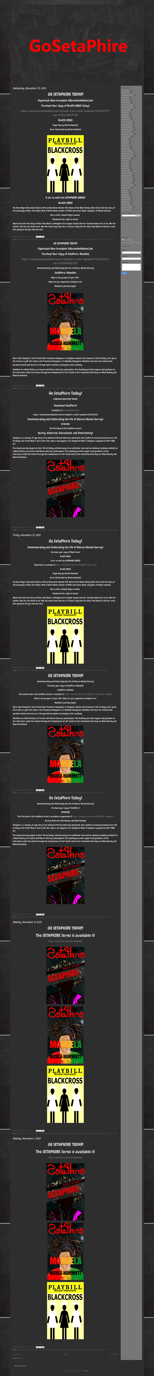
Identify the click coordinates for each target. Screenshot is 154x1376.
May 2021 (125, 192)
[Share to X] (40, 237)
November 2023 (127, 129)
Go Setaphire (37, 793)
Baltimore (19, 530)
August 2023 (126, 136)
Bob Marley (26, 388)
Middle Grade (71, 388)
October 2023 (126, 132)
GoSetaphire (65, 239)
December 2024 (127, 105)
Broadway (51, 239)
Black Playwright (44, 239)
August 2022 (126, 158)
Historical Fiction (63, 917)
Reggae (86, 388)
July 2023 (125, 139)
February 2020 (127, 207)
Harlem (65, 670)
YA (112, 239)
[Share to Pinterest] (43, 237)
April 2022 (125, 168)
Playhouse (84, 670)
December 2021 (127, 178)
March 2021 (126, 197)
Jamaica (57, 388)
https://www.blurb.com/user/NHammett (65, 941)
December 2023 (127, 127)
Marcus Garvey (78, 239)
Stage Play (101, 239)
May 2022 (125, 166)
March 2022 (126, 170)
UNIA (109, 239)
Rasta (77, 388)
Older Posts (114, 1354)
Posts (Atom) (23, 1358)
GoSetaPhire (128, 240)
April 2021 (125, 195)
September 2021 (127, 185)
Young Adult (113, 1133)
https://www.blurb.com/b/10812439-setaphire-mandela (88, 694)
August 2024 (126, 110)
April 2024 (125, 117)
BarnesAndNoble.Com (70, 410)
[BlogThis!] (38, 237)
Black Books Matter (27, 530)
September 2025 (127, 95)
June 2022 (125, 163)
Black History (35, 239)
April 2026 (125, 90)
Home (66, 1354)
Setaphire (85, 239)
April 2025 (125, 100)
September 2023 (127, 134)
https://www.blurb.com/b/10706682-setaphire (93, 816)
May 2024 (125, 115)
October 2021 (126, 183)
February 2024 (127, 122)
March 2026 (126, 93)
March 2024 (126, 119)
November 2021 (127, 180)
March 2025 (126, 102)
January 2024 (127, 124)
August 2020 (126, 200)
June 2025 (125, 98)
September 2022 (127, 156)
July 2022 (125, 161)
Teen (105, 239)
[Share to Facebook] (42, 237)
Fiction (40, 388)
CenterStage (58, 239)
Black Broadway (21, 239)
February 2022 (127, 173)
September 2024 (127, 107)
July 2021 (125, 190)
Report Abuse (20, 1365)
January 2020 (127, 209)
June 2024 (125, 112)
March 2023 (126, 149)
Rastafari (81, 388)
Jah (42, 793)
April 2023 (125, 146)
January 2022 (126, 175)
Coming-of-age (34, 388)
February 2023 (127, 151)
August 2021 (126, 188)
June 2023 (125, 141)
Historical (71, 239)
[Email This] (37, 237)
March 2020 (126, 205)
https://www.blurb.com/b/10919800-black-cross (76, 564)
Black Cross (29, 239)
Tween (109, 388)
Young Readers (113, 530)
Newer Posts (17, 1354)
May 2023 (125, 144)
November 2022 (127, 153)
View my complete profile (131, 243)
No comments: (29, 236)
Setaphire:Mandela (93, 239)
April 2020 (125, 202)
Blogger (86, 1370)
